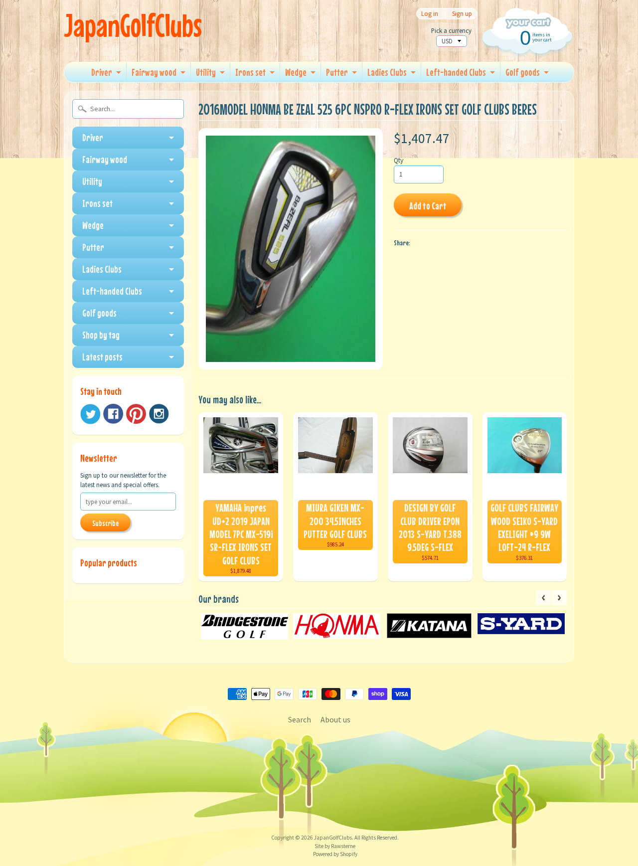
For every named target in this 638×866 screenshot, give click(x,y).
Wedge (296, 72)
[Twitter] (90, 414)
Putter (337, 72)
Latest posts (102, 356)
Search (299, 719)
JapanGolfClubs (133, 25)
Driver (101, 72)
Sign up (462, 13)
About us (335, 719)
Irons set (250, 72)
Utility (206, 72)
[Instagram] (159, 414)
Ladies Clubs (387, 72)
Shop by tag (101, 335)
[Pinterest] (136, 414)
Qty (398, 160)
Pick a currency (451, 30)
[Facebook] (113, 414)
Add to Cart (428, 205)
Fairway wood (154, 72)
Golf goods (522, 72)
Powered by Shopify (335, 854)
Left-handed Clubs (456, 72)
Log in (429, 13)
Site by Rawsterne (335, 846)
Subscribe (105, 523)
